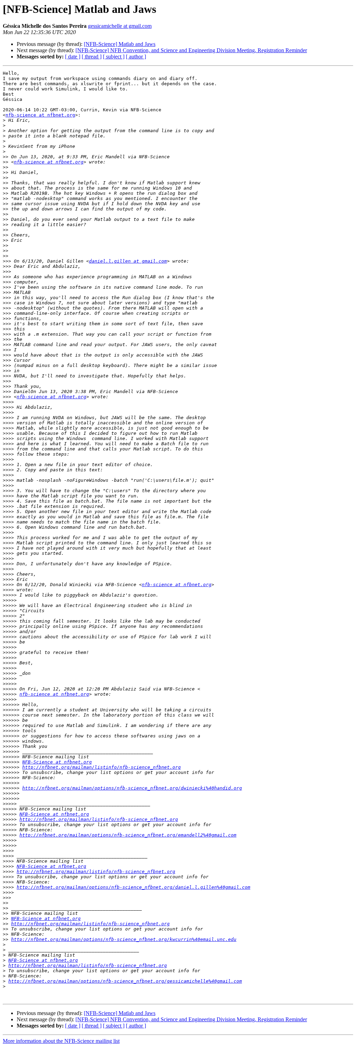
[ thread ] (92, 56)
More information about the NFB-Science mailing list (61, 1041)
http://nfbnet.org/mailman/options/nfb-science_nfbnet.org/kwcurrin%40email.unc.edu (123, 939)
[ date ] (72, 56)
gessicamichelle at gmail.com (120, 26)
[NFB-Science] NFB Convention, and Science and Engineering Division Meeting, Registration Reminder (191, 50)
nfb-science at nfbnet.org (40, 115)
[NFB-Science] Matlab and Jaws (119, 44)
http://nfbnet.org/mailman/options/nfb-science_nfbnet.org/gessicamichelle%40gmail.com (125, 981)
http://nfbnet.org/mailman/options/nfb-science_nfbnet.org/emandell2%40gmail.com (127, 835)
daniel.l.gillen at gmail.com (128, 261)
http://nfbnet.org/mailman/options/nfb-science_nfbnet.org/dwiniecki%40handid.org (132, 788)
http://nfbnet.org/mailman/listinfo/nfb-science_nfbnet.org (101, 767)
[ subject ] (113, 56)
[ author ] (136, 56)
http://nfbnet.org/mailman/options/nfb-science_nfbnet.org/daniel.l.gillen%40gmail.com (133, 887)
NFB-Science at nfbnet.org (57, 762)
